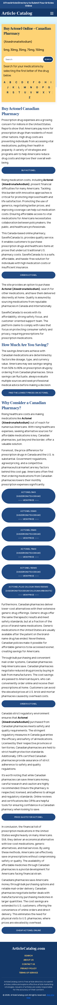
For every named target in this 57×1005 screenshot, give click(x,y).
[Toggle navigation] (52, 13)
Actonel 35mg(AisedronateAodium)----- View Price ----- (28, 534)
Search (48, 59)
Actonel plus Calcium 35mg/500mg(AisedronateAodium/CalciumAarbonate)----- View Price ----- (28, 590)
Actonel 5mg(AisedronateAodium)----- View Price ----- (28, 496)
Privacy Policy (28, 968)
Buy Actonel (28, 170)
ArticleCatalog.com (28, 948)
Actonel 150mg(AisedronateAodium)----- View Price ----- (28, 572)
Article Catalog (17, 13)
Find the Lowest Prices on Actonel (28, 392)
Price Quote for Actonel (28, 817)
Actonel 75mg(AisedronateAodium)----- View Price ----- (28, 553)
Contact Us (28, 964)
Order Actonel (28, 275)
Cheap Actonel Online (28, 930)
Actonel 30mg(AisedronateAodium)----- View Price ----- (28, 515)
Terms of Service (28, 972)
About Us (28, 959)
